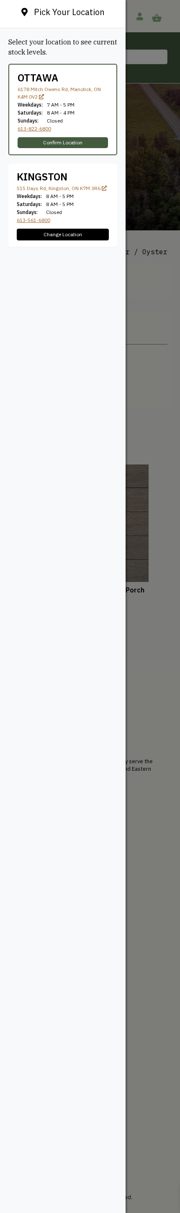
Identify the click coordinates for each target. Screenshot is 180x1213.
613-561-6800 (33, 220)
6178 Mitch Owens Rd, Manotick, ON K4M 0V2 (59, 93)
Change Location (63, 234)
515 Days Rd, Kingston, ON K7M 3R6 (59, 188)
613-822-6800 (34, 128)
